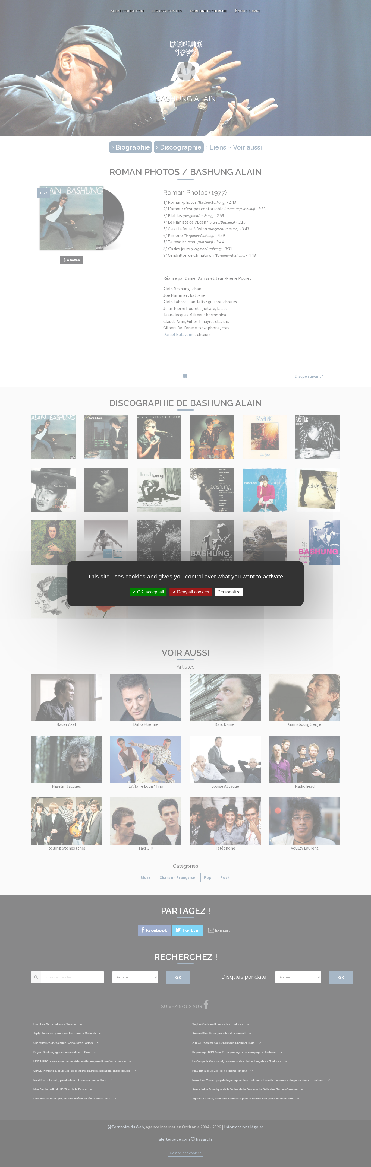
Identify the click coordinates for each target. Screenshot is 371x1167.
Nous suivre (248, 10)
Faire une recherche (208, 10)
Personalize (229, 591)
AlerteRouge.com (127, 10)
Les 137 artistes (167, 10)
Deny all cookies (192, 591)
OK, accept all (150, 591)
